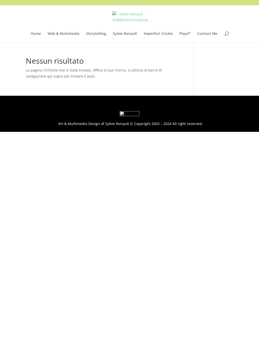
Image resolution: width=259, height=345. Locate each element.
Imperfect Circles (158, 34)
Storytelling (96, 34)
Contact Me (207, 34)
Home (36, 34)
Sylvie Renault (125, 34)
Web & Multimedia (63, 34)
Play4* (185, 34)
